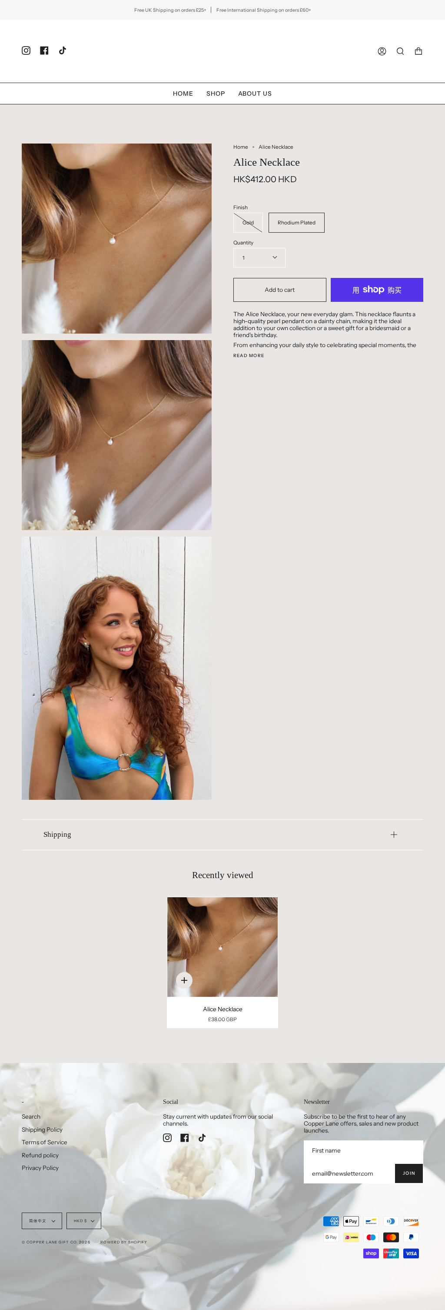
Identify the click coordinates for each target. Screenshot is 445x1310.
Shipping (57, 834)
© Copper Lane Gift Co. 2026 (56, 1242)
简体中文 (38, 1221)
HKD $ (80, 1221)
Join (409, 1173)
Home (240, 147)
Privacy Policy (40, 1167)
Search (31, 1116)
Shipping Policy (42, 1129)
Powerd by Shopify (123, 1242)
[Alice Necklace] (222, 947)
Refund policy (40, 1155)
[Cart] (418, 51)
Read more (248, 356)
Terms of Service (44, 1142)
